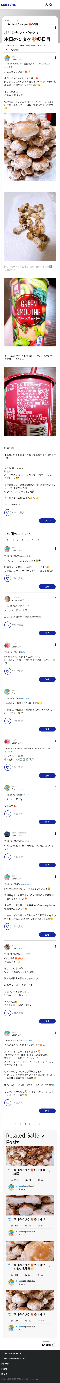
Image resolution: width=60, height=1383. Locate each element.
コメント (47, 521)
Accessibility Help (11, 1353)
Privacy (5, 1364)
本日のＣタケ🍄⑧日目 (28, 1219)
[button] (51, 57)
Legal (4, 1369)
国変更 (4, 1374)
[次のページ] (37, 540)
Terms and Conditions (13, 1359)
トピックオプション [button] (51, 27)
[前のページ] (9, 540)
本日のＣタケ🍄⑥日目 (28, 1314)
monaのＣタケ (16, 504)
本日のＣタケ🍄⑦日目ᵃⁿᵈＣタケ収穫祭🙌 (30, 1266)
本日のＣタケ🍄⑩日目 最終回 (29, 1171)
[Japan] (8, 4)
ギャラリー (9, 67)
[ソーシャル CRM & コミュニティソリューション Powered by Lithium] (48, 1344)
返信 (47, 587)
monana (19, 1186)
